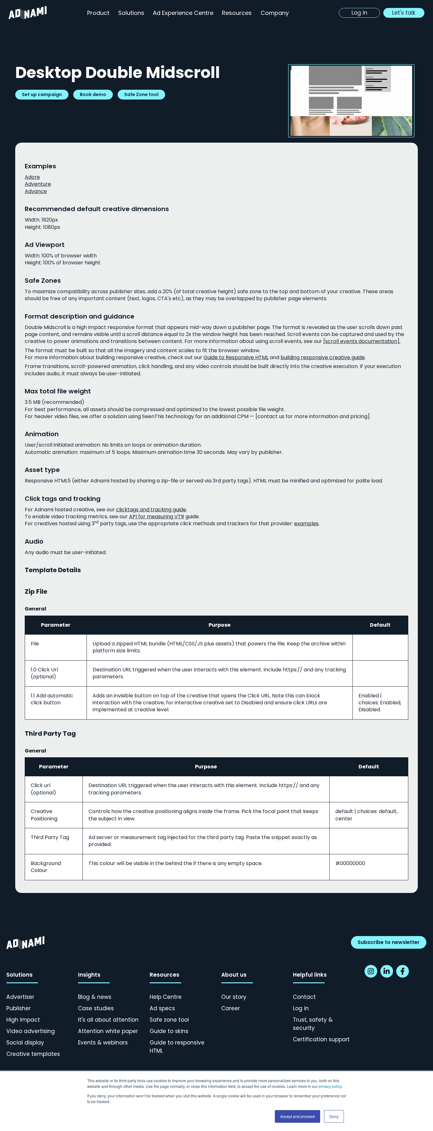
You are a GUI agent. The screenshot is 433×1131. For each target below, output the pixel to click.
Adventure (38, 184)
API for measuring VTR (156, 516)
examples (306, 523)
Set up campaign (42, 94)
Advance (36, 191)
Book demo (93, 94)
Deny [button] (334, 1116)
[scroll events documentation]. (361, 341)
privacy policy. (331, 1086)
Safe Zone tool (141, 94)
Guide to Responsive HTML (236, 357)
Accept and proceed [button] (297, 1116)
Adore (32, 177)
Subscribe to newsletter (389, 942)
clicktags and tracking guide (151, 509)
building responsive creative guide (323, 357)
